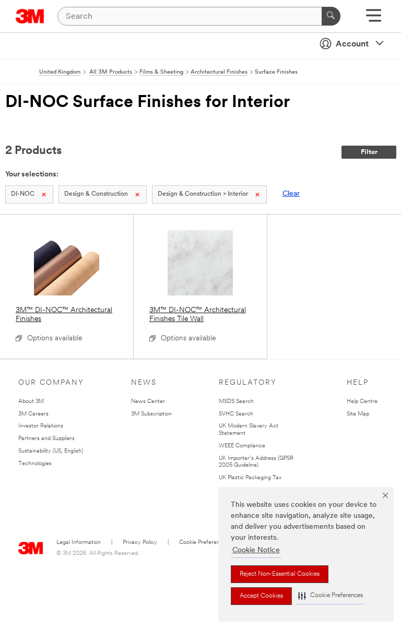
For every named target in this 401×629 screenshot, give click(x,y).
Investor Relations (40, 426)
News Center (148, 402)
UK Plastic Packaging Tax (250, 478)
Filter (369, 152)
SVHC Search (236, 414)
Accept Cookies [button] (261, 596)
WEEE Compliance (242, 446)
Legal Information (78, 542)
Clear (291, 194)
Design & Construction (96, 194)
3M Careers (33, 414)
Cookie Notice (256, 550)
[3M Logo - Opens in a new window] (30, 16)
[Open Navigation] (373, 19)
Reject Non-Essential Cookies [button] (280, 574)
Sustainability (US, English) (50, 451)
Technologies (35, 464)
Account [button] (352, 44)
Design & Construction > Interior (203, 194)
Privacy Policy (140, 542)
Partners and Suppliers (46, 439)
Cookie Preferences (204, 542)
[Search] (331, 16)
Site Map (358, 414)
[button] (330, 595)
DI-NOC (22, 194)
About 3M (31, 402)
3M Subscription (151, 414)
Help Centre (362, 402)
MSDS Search (236, 402)
